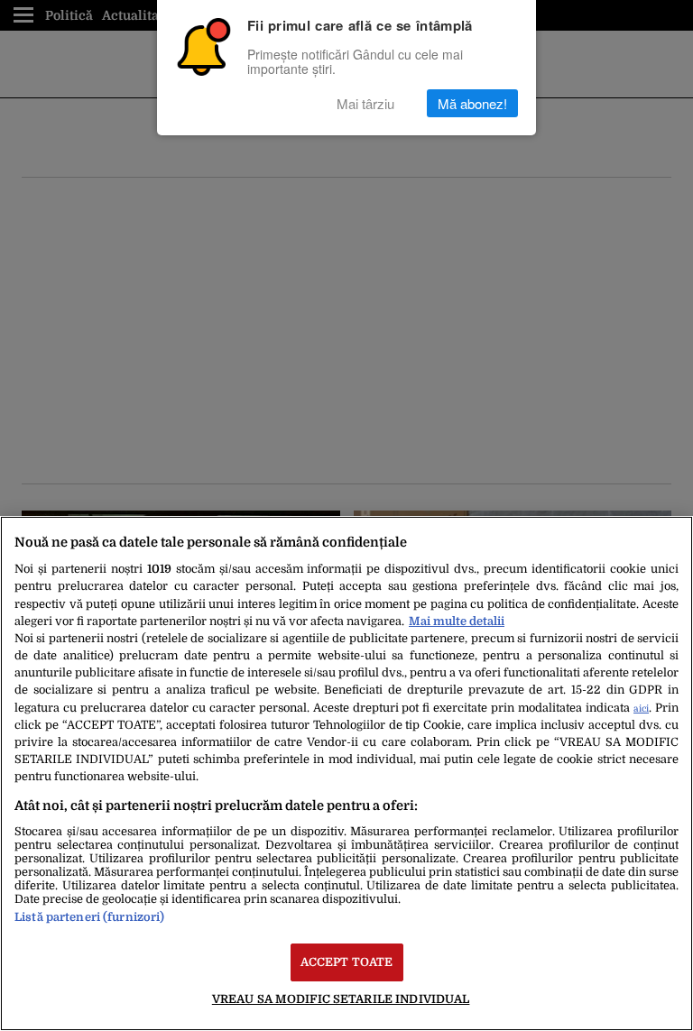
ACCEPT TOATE (346, 962)
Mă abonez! (472, 103)
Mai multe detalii (456, 621)
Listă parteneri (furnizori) (89, 917)
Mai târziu (365, 103)
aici (641, 708)
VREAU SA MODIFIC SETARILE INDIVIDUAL (341, 999)
